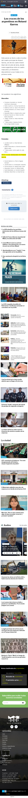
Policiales (4, 736)
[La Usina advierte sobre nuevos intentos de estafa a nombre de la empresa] (14, 419)
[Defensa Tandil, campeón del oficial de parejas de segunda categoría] (14, 394)
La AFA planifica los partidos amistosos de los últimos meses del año (14, 231)
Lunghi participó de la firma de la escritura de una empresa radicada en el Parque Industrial (13, 630)
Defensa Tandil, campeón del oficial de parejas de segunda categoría (13, 405)
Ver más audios (23, 525)
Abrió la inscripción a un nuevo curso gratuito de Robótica (18, 316)
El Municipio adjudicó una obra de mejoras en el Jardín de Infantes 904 (13, 488)
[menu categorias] (26, 5)
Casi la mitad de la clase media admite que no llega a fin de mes (12, 380)
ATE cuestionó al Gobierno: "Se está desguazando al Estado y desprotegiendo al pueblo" (13, 462)
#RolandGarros (6, 182)
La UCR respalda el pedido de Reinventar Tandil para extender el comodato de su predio (12, 305)
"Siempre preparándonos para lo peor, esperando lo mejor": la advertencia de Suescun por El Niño (18, 341)
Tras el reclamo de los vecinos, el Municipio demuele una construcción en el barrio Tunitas (18, 357)
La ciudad (4, 738)
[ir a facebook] (11, 726)
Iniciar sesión (14, 208)
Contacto (4, 764)
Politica (4, 744)
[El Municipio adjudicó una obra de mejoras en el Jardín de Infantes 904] (14, 477)
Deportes (4, 740)
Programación (6, 750)
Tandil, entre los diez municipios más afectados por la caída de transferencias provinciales (18, 332)
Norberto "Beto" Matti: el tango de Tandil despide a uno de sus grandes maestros (13, 657)
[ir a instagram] (16, 726)
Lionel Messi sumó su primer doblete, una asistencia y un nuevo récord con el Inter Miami (14, 244)
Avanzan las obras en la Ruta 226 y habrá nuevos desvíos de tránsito (13, 577)
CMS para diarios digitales (14, 794)
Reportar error (6, 762)
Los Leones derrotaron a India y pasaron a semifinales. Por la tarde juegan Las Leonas (13, 603)
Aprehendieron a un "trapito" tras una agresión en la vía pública (14, 251)
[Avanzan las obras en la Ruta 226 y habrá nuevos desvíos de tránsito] (14, 567)
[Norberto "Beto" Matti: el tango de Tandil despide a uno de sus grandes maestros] (14, 645)
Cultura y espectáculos (8, 746)
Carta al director (6, 760)
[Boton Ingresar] (25, 1)
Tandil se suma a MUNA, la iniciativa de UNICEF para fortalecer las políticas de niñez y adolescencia (18, 324)
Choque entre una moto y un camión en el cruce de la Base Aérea (18, 349)
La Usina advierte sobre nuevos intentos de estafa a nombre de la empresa (12, 431)
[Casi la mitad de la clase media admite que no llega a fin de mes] (14, 369)
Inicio (3, 734)
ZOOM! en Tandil (6, 748)
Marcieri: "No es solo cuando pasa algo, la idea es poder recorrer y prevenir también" (12, 514)
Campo (4, 742)
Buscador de (14, 676)
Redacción (5, 758)
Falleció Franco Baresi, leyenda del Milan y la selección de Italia (14, 237)
